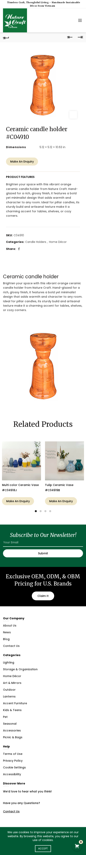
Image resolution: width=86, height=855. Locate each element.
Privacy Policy (13, 761)
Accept (43, 848)
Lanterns (9, 696)
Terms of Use (12, 754)
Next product (80, 37)
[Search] (71, 20)
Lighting (8, 662)
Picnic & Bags (12, 737)
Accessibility (12, 774)
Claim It (43, 596)
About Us (9, 626)
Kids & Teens (12, 710)
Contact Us (11, 646)
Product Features (20, 177)
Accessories (12, 730)
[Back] (6, 37)
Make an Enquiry (22, 162)
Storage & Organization (20, 669)
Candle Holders (35, 242)
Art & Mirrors (12, 683)
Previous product (70, 37)
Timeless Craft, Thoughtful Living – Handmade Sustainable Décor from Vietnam (43, 4)
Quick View (37, 444)
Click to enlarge (73, 115)
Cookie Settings (14, 767)
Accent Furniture (15, 703)
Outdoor (9, 690)
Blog (6, 639)
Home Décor (58, 242)
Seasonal (10, 724)
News (7, 632)
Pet (5, 717)
